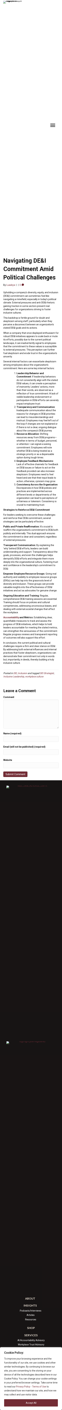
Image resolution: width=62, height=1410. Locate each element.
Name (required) (12, 733)
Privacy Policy (23, 1386)
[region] (31, 1378)
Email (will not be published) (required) (24, 746)
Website (7, 760)
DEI (15, 673)
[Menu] (53, 125)
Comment (8, 697)
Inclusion (22, 673)
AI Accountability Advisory (31, 1340)
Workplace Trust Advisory (31, 1344)
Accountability (11, 617)
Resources (30, 1319)
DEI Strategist (47, 673)
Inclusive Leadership (13, 676)
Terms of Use (39, 1386)
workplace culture (34, 676)
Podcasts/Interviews (30, 1310)
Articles (31, 1315)
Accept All (31, 1403)
